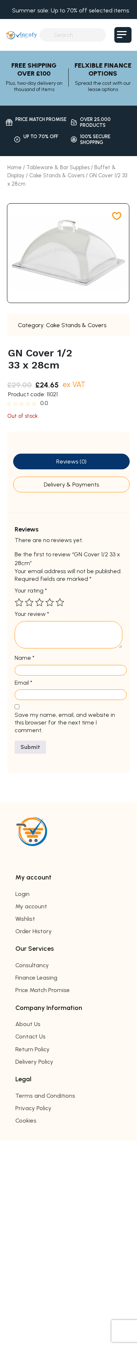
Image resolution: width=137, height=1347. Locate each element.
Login (22, 893)
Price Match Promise (42, 990)
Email (23, 682)
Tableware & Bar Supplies (58, 167)
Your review (32, 613)
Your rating (31, 590)
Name (24, 657)
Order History (33, 931)
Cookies (26, 1120)
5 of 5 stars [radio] (60, 602)
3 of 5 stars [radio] (39, 602)
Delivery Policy (34, 1061)
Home (14, 167)
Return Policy (32, 1049)
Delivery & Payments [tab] (71, 484)
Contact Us (30, 1036)
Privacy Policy (33, 1108)
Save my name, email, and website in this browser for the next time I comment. (65, 722)
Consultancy (32, 965)
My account (31, 906)
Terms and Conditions (45, 1095)
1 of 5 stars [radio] (19, 602)
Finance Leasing (36, 977)
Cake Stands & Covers (56, 175)
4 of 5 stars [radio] (49, 602)
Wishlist (25, 918)
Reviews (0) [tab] (71, 461)
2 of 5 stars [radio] (29, 602)
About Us (28, 1024)
